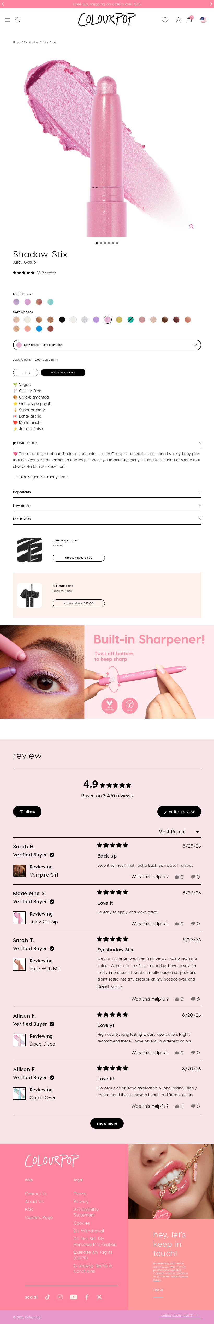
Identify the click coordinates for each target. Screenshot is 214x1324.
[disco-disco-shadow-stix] (27, 302)
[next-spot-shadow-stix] (142, 319)
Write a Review (184, 813)
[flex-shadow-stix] (119, 319)
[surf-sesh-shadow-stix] (130, 319)
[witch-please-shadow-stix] (84, 319)
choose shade (83, 557)
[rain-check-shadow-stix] (39, 328)
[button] (97, 243)
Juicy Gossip (44, 921)
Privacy (81, 1201)
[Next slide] (211, 4)
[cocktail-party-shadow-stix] (39, 319)
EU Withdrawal (89, 1230)
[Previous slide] (2, 4)
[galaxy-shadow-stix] (39, 302)
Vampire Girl (44, 874)
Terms (80, 1193)
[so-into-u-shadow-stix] (50, 328)
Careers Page (39, 1217)
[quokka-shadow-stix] (50, 319)
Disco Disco (43, 1043)
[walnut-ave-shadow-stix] (165, 319)
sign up (158, 1290)
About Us (34, 1201)
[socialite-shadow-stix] (153, 319)
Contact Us (36, 1193)
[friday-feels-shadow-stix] (27, 328)
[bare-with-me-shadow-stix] (188, 319)
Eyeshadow (32, 42)
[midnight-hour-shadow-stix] (62, 319)
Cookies (82, 1222)
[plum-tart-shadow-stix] (176, 319)
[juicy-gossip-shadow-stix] (107, 319)
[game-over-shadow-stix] (50, 302)
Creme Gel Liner (65, 540)
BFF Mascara (63, 585)
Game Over (43, 1097)
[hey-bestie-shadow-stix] (96, 319)
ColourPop (32, 1317)
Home (17, 42)
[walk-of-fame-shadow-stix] (16, 328)
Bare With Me (45, 968)
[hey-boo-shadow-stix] (73, 319)
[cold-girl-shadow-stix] (27, 319)
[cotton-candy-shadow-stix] (16, 302)
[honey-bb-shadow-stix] (16, 319)
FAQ (29, 1209)
